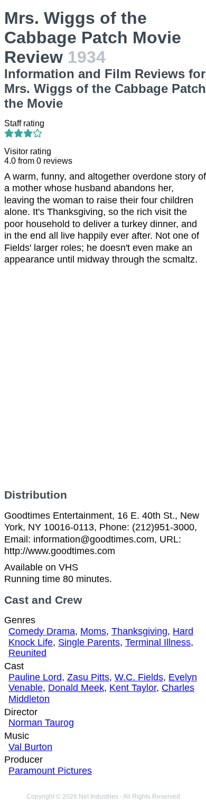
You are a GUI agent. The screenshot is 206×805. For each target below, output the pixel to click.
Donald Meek (76, 687)
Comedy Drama (41, 631)
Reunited (27, 653)
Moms (93, 631)
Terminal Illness (158, 642)
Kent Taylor (132, 687)
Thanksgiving (139, 631)
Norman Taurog (41, 722)
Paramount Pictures (50, 770)
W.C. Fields (139, 677)
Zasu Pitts (88, 677)
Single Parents (89, 642)
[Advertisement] (103, 377)
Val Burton (30, 747)
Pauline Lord (35, 677)
